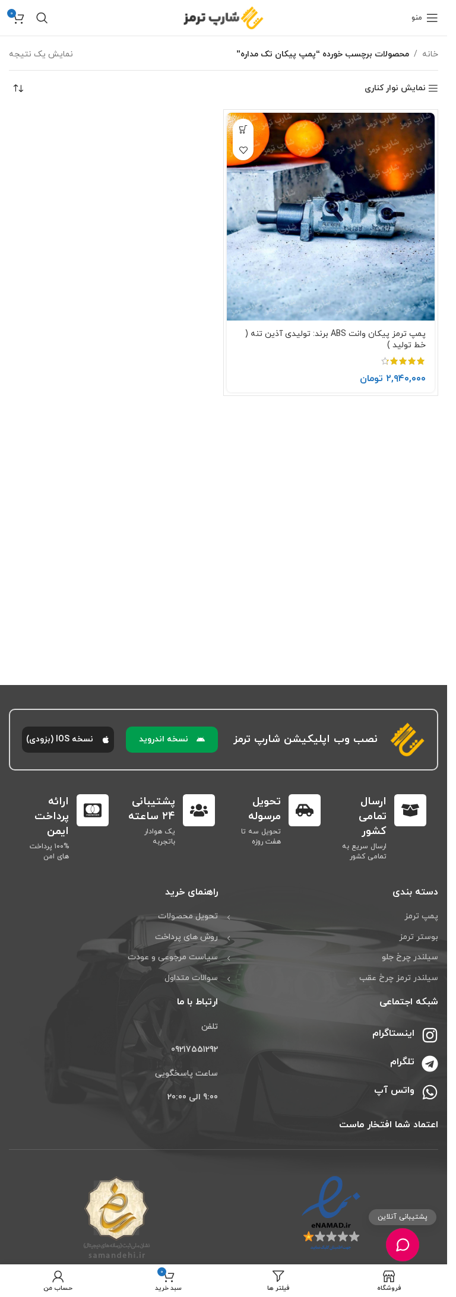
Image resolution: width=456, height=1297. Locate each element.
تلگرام (402, 1061)
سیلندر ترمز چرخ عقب (398, 978)
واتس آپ (394, 1090)
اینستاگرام (393, 1033)
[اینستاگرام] (430, 1035)
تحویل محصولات (188, 916)
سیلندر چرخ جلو (410, 957)
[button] (243, 129)
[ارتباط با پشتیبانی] (402, 1244)
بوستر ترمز (418, 937)
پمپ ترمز (421, 916)
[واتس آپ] (430, 1092)
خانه (430, 54)
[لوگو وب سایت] (223, 17)
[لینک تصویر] (331, 1213)
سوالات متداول (191, 978)
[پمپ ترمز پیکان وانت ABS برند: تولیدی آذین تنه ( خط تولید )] (331, 217)
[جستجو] (42, 18)
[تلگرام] (430, 1063)
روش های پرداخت (186, 937)
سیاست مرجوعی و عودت (173, 957)
